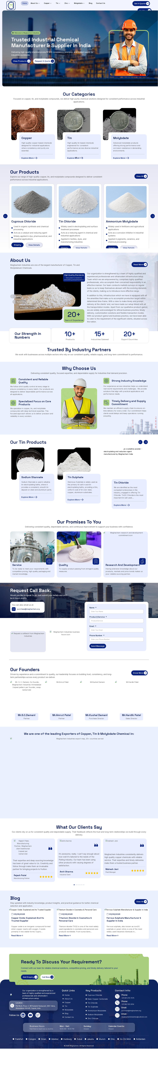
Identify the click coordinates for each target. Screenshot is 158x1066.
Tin (57, 3)
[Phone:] (117, 996)
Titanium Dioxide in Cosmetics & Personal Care (75, 919)
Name (92, 608)
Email (92, 626)
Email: (124, 1007)
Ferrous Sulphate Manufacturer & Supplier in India (124, 919)
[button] (152, 216)
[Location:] (12, 1006)
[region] (79, 133)
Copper (47, 3)
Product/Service (97, 617)
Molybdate (78, 3)
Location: (19, 1003)
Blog (90, 3)
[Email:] (117, 1009)
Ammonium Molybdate (122, 221)
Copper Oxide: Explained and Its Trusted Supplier (27, 919)
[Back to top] (153, 1061)
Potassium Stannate (128, 473)
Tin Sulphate (31, 477)
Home (24, 3)
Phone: (124, 995)
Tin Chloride (67, 221)
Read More (16, 935)
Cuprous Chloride (23, 221)
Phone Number (96, 636)
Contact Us (100, 3)
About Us (34, 3)
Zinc (66, 3)
